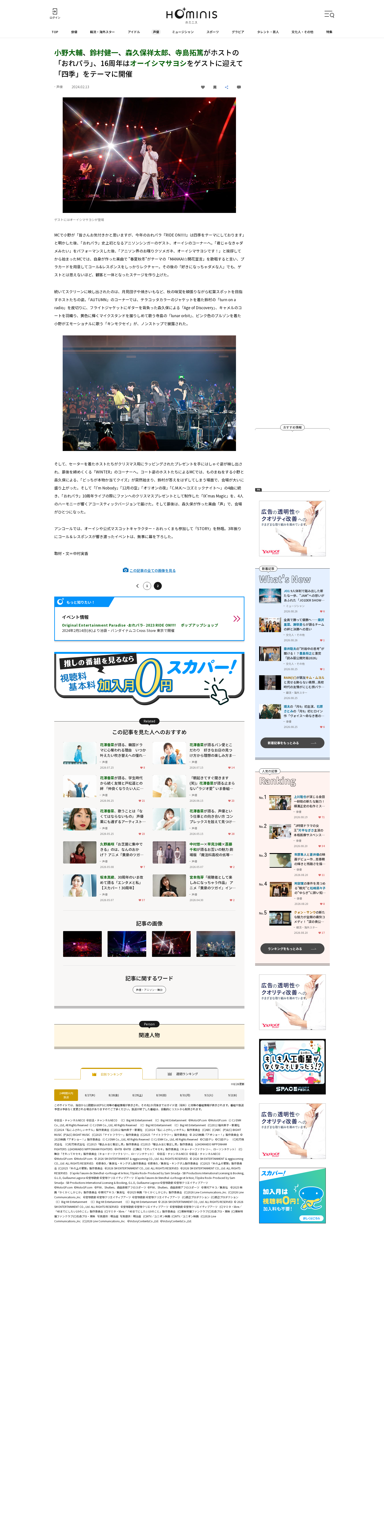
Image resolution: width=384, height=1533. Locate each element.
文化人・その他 (302, 32)
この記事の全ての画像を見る (153, 570)
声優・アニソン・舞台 (149, 990)
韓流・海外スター (102, 32)
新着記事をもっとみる (283, 743)
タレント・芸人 (268, 32)
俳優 (74, 32)
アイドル (134, 32)
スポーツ (212, 32)
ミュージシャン (183, 32)
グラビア (238, 32)
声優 (156, 32)
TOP (55, 32)
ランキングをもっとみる (285, 948)
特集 (329, 32)
